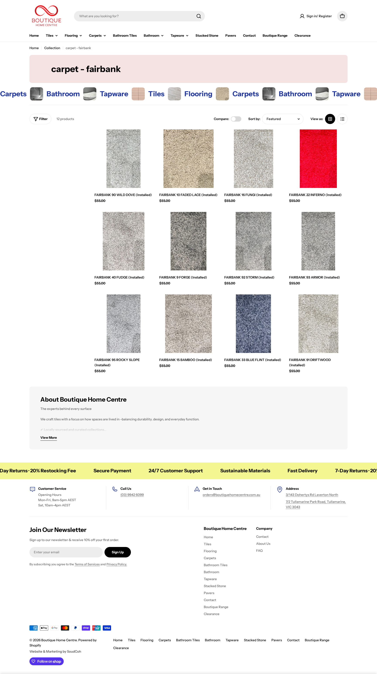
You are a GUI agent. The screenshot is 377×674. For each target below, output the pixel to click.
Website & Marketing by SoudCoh (55, 651)
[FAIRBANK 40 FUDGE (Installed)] (123, 241)
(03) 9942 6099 (132, 495)
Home (34, 48)
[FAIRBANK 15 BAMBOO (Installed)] (188, 323)
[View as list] (342, 119)
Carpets (165, 640)
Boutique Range (317, 640)
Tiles (131, 640)
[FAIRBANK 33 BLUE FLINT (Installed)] (253, 323)
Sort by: (254, 119)
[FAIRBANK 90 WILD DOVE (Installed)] (123, 158)
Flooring (147, 640)
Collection (52, 48)
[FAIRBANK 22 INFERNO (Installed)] (318, 158)
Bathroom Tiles (188, 640)
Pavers (276, 640)
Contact (293, 640)
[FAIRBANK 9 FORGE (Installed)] (188, 241)
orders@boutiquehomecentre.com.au (231, 495)
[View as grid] (330, 119)
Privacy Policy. (116, 564)
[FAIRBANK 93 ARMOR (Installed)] (318, 241)
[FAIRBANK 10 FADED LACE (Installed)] (188, 158)
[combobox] (139, 16)
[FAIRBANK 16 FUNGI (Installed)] (253, 158)
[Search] (198, 16)
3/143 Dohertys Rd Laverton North (312, 495)
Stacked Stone (255, 640)
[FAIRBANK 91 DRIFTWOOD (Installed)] (318, 323)
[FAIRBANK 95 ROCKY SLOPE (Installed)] (123, 323)
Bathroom (212, 640)
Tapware (232, 640)
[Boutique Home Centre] (16, 93)
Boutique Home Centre (59, 640)
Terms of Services (87, 564)
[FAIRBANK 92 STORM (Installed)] (253, 241)
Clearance (121, 648)
